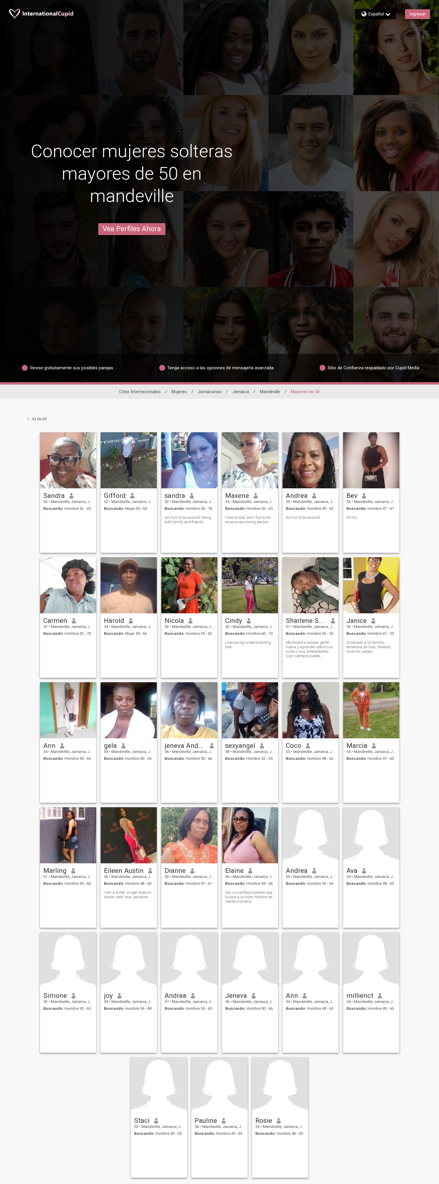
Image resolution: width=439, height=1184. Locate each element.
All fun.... (353, 517)
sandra (175, 495)
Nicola (174, 620)
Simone (55, 995)
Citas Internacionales (140, 391)
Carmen (55, 620)
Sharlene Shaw (306, 620)
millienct (359, 995)
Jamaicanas (210, 391)
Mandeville (270, 391)
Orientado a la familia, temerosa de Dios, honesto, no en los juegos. (368, 647)
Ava (351, 870)
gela (110, 745)
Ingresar (417, 14)
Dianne (175, 870)
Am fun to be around (303, 517)
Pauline (206, 1120)
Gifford (115, 495)
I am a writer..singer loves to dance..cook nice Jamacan (127, 894)
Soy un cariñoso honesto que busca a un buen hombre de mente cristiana (248, 897)
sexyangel (240, 745)
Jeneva (236, 995)
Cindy (233, 620)
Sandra (54, 495)
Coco (293, 745)
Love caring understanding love (248, 644)
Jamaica (240, 391)
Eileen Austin (124, 870)
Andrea (297, 495)
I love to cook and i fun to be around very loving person (247, 519)
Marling (55, 870)
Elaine (234, 870)
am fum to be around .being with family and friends (188, 519)
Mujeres (179, 391)
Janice (356, 620)
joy (108, 995)
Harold (114, 620)
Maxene (237, 495)
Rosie (263, 1120)
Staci (142, 1120)
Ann (49, 745)
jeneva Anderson (185, 745)
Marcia (356, 745)
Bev (351, 495)
